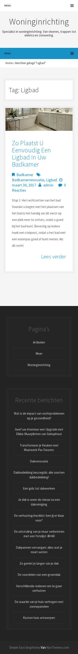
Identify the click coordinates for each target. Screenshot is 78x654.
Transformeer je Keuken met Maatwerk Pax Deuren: (39, 447)
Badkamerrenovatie (28, 179)
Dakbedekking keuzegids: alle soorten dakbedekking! (39, 474)
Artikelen (39, 342)
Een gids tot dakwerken (39, 488)
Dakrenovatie (39, 461)
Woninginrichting (39, 365)
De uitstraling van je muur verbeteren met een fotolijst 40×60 (39, 533)
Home (9, 63)
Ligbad (51, 179)
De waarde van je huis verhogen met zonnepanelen (39, 604)
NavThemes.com (57, 647)
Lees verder (53, 256)
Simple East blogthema (24, 647)
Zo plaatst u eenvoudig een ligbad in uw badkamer (31, 153)
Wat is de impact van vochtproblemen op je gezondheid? (39, 415)
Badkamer (24, 174)
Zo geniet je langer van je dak (39, 563)
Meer (39, 353)
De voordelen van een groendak (39, 575)
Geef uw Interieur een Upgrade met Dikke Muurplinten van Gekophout (39, 431)
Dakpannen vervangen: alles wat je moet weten (39, 549)
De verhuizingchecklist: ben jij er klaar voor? (39, 518)
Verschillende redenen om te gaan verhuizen (39, 588)
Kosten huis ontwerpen (39, 618)
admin (48, 185)
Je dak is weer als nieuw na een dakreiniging (39, 502)
